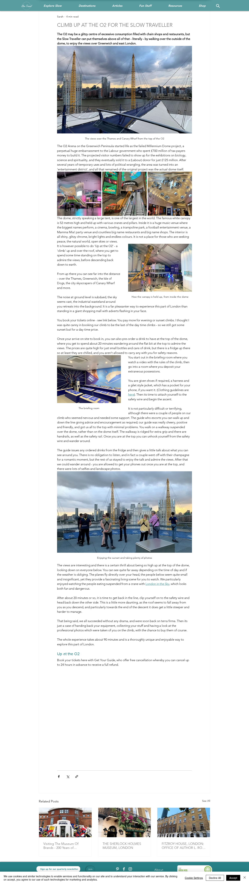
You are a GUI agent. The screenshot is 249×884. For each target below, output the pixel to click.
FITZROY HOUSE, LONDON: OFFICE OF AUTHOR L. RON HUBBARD (183, 846)
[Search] (217, 5)
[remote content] (124, 714)
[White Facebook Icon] (124, 869)
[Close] (244, 878)
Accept (233, 878)
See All (206, 800)
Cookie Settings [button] (194, 878)
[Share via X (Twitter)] (67, 776)
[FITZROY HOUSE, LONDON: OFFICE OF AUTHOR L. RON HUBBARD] (183, 822)
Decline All (215, 878)
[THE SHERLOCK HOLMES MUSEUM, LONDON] (124, 822)
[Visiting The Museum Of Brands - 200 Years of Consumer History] (65, 822)
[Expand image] (79, 194)
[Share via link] (76, 776)
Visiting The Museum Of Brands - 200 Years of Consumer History (60, 846)
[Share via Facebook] (59, 776)
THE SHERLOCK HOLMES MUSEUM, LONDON (122, 846)
